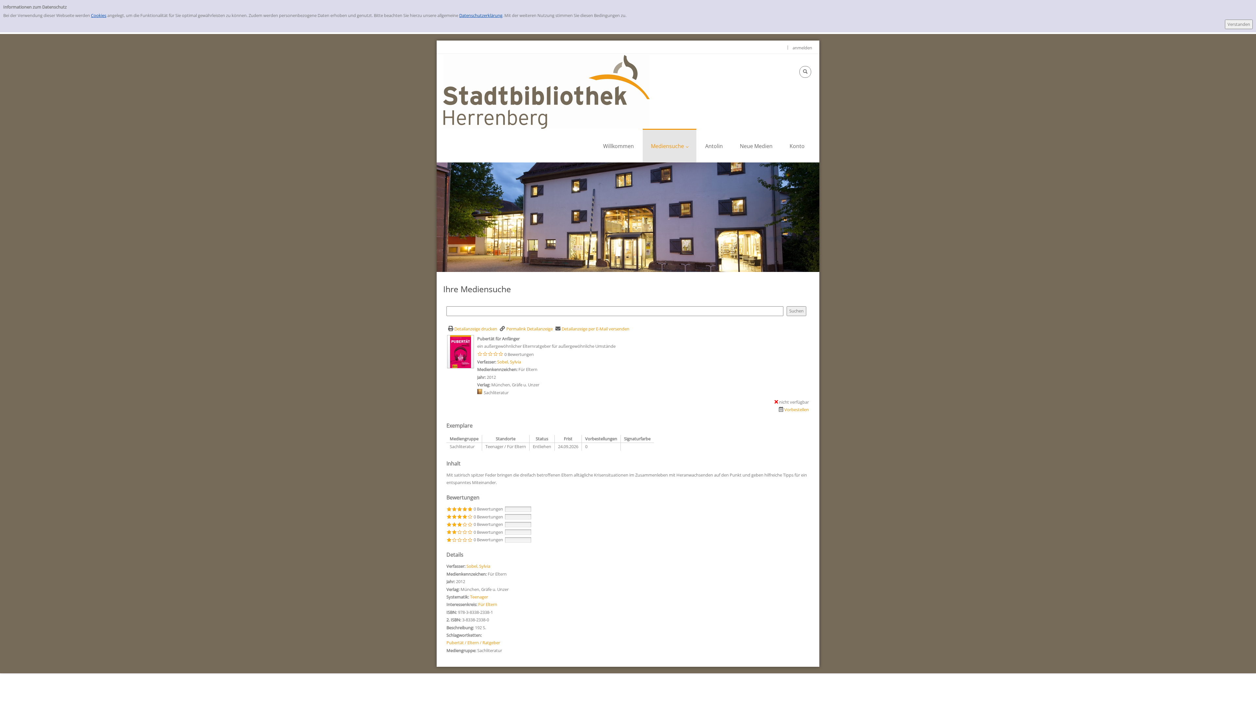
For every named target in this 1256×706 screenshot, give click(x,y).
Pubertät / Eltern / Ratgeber (473, 643)
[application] (669, 145)
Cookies (98, 15)
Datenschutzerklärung (480, 15)
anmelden (802, 48)
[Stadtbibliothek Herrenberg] (546, 91)
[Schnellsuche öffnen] (805, 72)
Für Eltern (487, 604)
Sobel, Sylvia (509, 362)
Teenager (479, 597)
